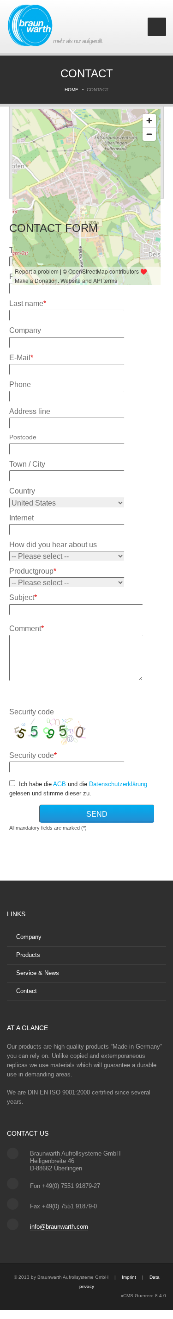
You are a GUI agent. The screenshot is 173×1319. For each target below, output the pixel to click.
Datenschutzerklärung (118, 784)
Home (71, 89)
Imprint (129, 1277)
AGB (59, 784)
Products (28, 954)
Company (29, 936)
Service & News (37, 972)
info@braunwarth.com (59, 1226)
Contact (26, 991)
